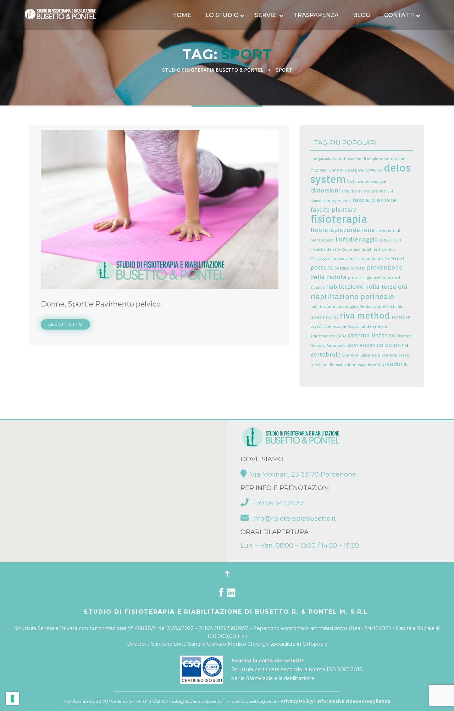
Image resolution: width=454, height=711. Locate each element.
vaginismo (367, 365)
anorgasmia (320, 159)
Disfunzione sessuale (366, 181)
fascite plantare (333, 209)
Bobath (340, 159)
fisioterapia (338, 219)
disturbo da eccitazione (363, 191)
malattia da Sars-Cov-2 (331, 249)
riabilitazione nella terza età (367, 286)
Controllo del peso (346, 170)
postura (321, 267)
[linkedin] (231, 594)
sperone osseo (395, 355)
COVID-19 (374, 170)
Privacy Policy (297, 701)
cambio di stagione (365, 159)
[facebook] (221, 594)
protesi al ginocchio (366, 278)
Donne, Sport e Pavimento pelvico (101, 304)
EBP (390, 191)
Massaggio (319, 258)
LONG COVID (390, 240)
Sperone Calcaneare (361, 355)
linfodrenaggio (357, 239)
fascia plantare (374, 199)
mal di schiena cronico (375, 249)
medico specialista (348, 258)
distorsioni (325, 190)
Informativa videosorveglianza (353, 701)
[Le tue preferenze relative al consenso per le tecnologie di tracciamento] (12, 698)
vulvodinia (392, 364)
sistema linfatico (371, 335)
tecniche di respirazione (333, 365)
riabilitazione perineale (352, 296)
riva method (365, 315)
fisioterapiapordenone (342, 229)
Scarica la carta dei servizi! (267, 660)
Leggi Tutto (65, 324)
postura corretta (349, 268)
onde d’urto (378, 258)
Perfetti (398, 258)
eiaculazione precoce (330, 201)
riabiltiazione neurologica (334, 306)
